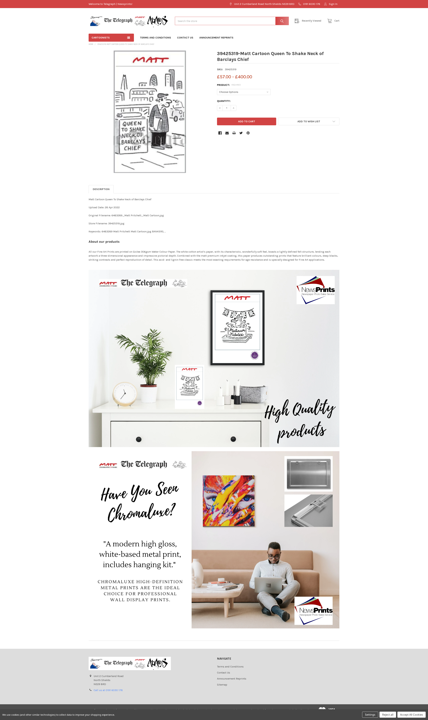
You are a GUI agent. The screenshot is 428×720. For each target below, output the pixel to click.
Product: (229, 84)
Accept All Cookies (411, 714)
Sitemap (222, 684)
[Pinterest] (248, 133)
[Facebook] (220, 133)
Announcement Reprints (216, 37)
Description (101, 189)
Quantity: (224, 101)
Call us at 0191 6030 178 (108, 690)
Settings (370, 714)
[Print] (234, 133)
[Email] (227, 133)
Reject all (387, 714)
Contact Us (185, 37)
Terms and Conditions (155, 37)
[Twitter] (241, 133)
